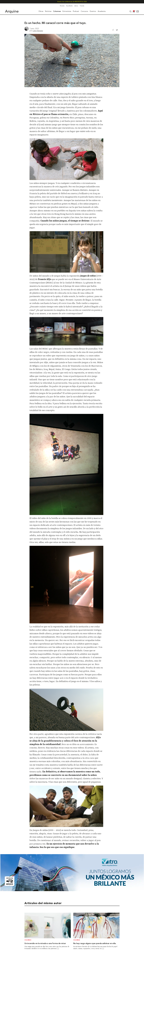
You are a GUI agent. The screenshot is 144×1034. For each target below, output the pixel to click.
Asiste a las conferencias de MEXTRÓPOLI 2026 (72, 1)
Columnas (27, 940)
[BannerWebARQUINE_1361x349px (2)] (72, 890)
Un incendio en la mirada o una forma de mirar (45, 943)
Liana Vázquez (38, 31)
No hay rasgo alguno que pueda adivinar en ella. (94, 943)
